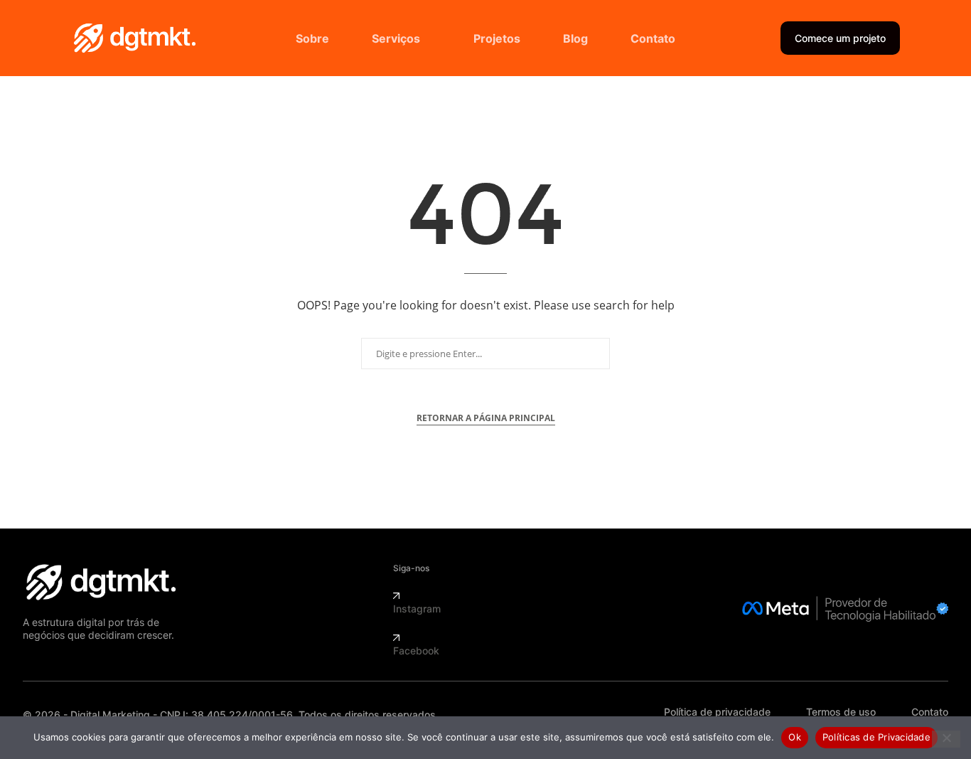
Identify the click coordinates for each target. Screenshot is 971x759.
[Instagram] (396, 596)
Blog (575, 38)
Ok (794, 737)
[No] (946, 739)
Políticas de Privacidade (876, 737)
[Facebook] (396, 638)
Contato (653, 38)
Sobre (312, 38)
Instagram (417, 609)
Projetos (496, 38)
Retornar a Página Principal (486, 418)
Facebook (416, 650)
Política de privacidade (717, 712)
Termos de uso (841, 712)
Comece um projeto (840, 38)
